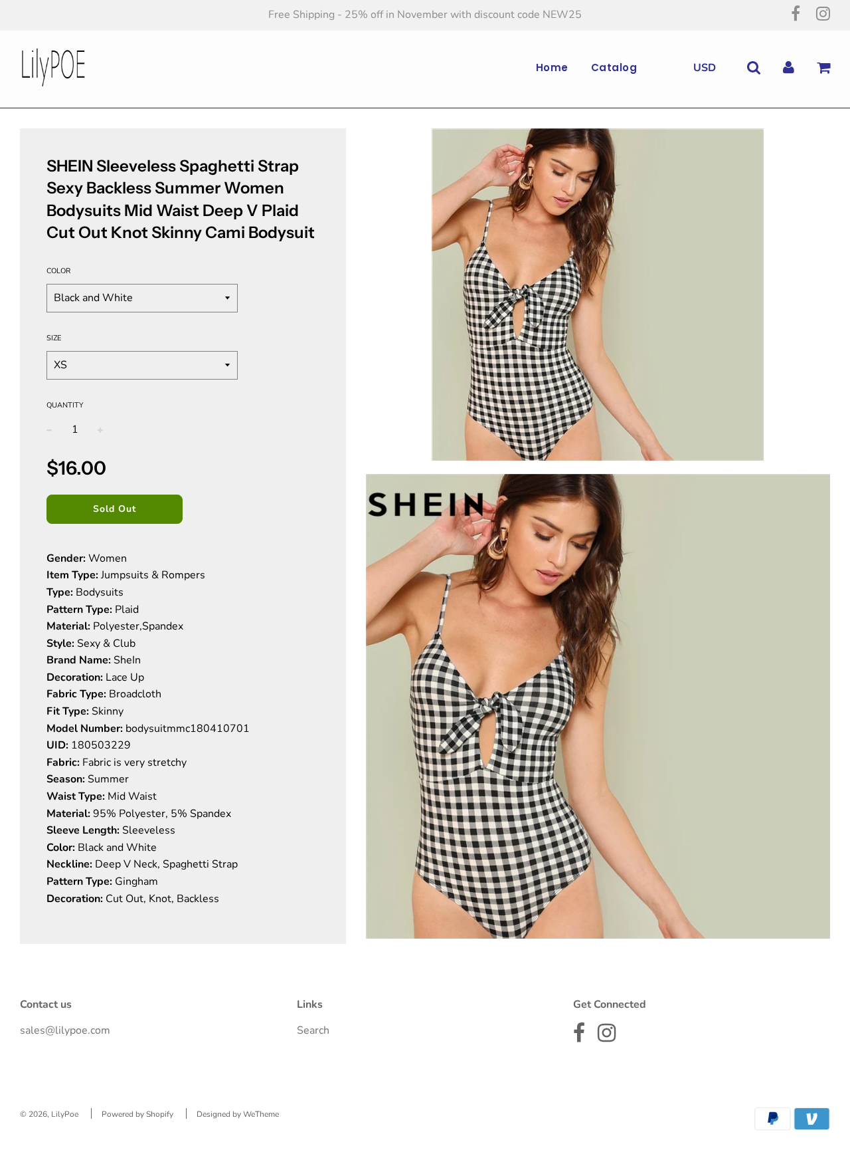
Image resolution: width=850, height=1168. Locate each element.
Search (313, 1030)
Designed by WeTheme (238, 1114)
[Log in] (788, 67)
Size (53, 338)
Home (552, 67)
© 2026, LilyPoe (49, 1114)
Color (58, 271)
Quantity (65, 405)
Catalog (614, 67)
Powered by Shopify (137, 1114)
